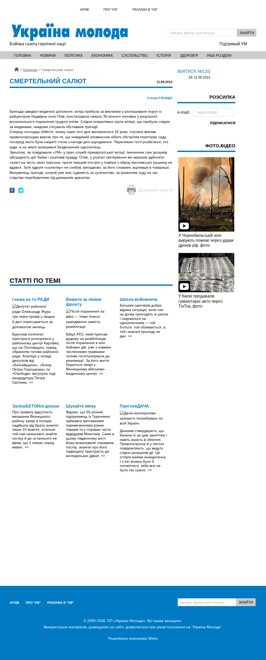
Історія (163, 55)
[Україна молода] (69, 32)
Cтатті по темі (35, 280)
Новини (48, 55)
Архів (84, 9)
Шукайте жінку (81, 406)
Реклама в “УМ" (145, 9)
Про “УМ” (110, 9)
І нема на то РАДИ (30, 299)
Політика (73, 55)
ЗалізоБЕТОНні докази (35, 406)
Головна (22, 55)
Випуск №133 (193, 71)
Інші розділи (219, 55)
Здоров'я (189, 55)
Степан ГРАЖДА (159, 98)
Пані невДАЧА (134, 406)
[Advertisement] (91, 236)
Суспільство (135, 55)
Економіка (102, 55)
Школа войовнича (138, 299)
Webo (153, 638)
